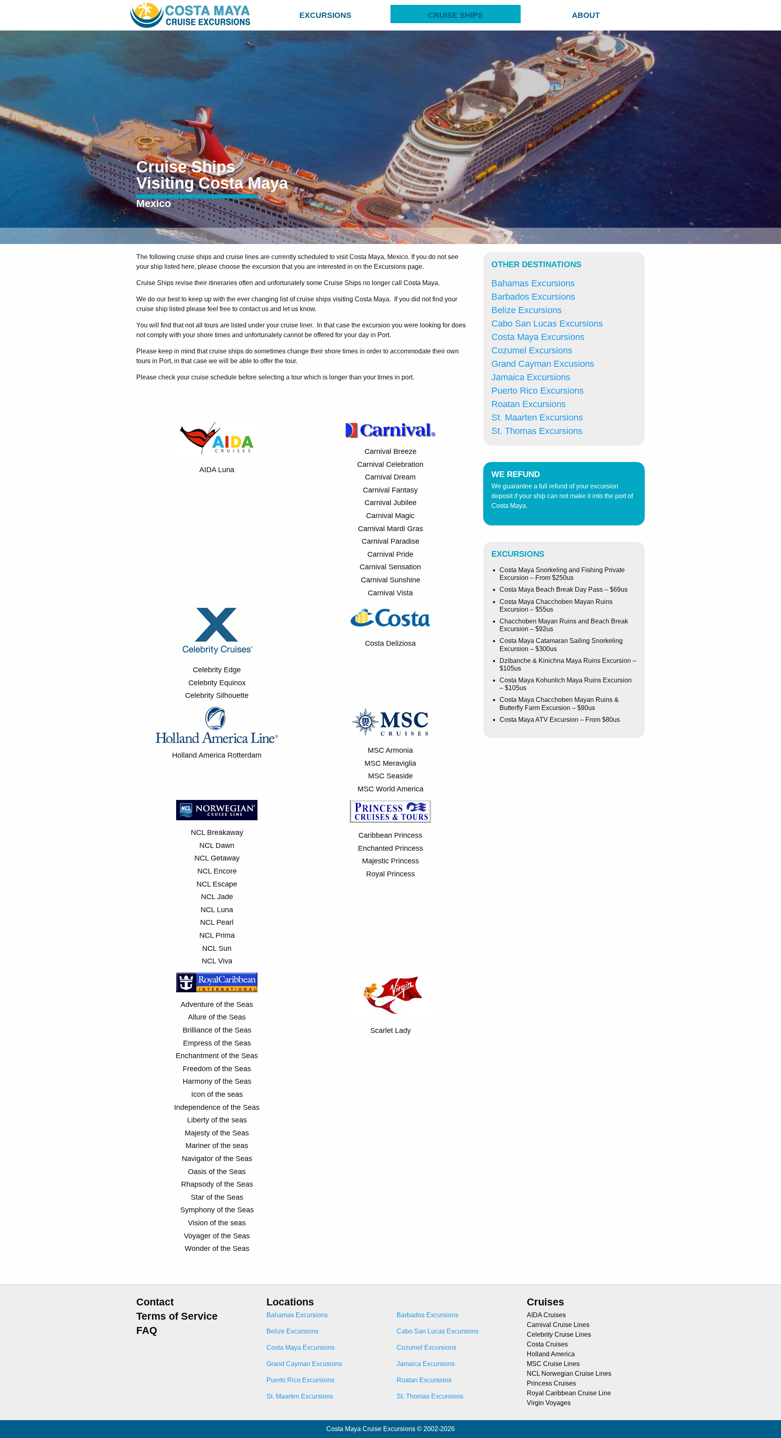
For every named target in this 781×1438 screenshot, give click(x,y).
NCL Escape (216, 884)
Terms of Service (177, 1316)
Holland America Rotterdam (217, 755)
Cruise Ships (455, 15)
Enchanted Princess (390, 848)
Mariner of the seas (216, 1146)
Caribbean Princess (390, 835)
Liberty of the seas (217, 1120)
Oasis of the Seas (217, 1172)
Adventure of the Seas (217, 1004)
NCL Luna (217, 910)
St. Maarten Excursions (537, 417)
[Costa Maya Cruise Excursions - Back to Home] (192, 15)
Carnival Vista (390, 593)
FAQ (146, 1330)
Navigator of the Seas (217, 1159)
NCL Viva (217, 961)
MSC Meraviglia (390, 763)
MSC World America (390, 789)
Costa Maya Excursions (538, 337)
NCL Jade (217, 897)
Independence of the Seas (217, 1107)
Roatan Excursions (528, 404)
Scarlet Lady (390, 1030)
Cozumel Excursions (531, 350)
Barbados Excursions (533, 297)
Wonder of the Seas (217, 1248)
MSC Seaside (390, 776)
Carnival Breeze (390, 451)
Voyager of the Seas (217, 1236)
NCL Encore (217, 871)
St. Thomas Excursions (536, 431)
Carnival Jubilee (390, 503)
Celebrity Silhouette (217, 695)
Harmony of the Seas (217, 1081)
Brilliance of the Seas (217, 1030)
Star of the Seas (217, 1197)
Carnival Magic (390, 516)
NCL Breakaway (217, 832)
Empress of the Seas (217, 1043)
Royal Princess (390, 874)
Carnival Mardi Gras (390, 529)
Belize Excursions (526, 310)
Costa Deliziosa (390, 643)
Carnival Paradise (390, 541)
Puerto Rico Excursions (537, 391)
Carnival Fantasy (390, 490)
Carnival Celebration (390, 464)
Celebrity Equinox (217, 683)
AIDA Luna (216, 470)
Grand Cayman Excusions (542, 364)
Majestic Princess (390, 861)
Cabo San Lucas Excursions (547, 323)
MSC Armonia (390, 750)
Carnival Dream (390, 477)
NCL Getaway (217, 858)
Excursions (325, 15)
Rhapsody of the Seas (217, 1184)
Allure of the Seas (217, 1017)
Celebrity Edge (217, 670)
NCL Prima (217, 935)
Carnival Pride (390, 554)
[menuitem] (325, 14)
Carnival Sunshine (390, 580)
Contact (155, 1302)
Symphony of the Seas (217, 1210)
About (586, 15)
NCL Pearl (216, 922)
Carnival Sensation (390, 567)
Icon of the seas (217, 1094)
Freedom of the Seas (217, 1069)
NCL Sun (216, 948)
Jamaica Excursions (530, 377)
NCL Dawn (216, 845)
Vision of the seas (217, 1223)
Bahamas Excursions (533, 283)
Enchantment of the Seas (217, 1056)
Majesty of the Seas (217, 1133)
